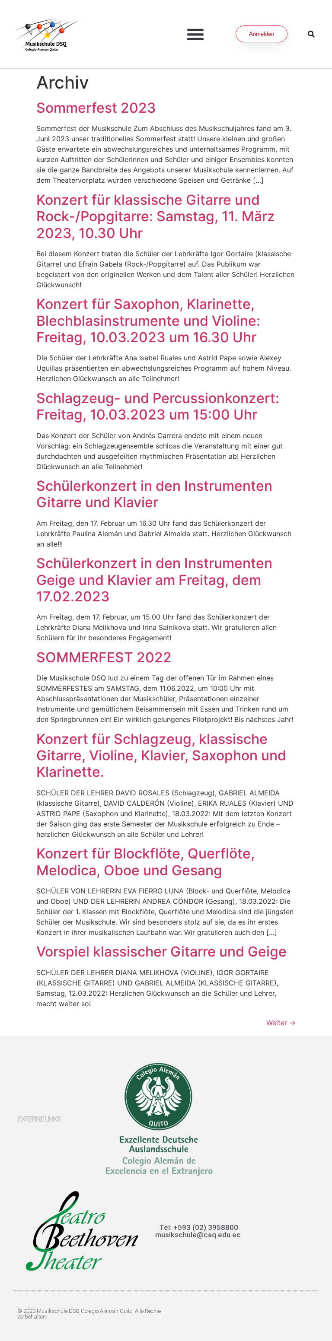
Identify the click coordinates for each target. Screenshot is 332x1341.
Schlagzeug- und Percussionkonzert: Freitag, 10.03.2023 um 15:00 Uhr (157, 406)
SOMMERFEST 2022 (104, 657)
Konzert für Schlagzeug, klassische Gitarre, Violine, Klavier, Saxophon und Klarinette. (161, 756)
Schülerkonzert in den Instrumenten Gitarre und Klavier (154, 494)
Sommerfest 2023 (96, 107)
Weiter (281, 1022)
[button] (195, 34)
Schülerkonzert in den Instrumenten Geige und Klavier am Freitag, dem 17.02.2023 (154, 580)
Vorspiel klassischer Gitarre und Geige (161, 951)
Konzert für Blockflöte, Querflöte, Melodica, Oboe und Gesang (145, 861)
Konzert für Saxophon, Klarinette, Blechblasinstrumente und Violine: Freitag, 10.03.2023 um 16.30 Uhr (148, 321)
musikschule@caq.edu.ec (198, 1234)
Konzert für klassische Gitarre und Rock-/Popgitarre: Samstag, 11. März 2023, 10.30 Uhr (155, 216)
